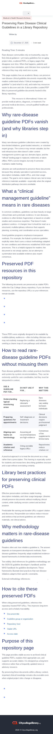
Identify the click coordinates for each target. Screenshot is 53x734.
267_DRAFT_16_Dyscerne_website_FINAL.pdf (27, 329)
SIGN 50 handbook (39, 579)
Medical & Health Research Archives (16, 18)
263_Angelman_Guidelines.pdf (37, 310)
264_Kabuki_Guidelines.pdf (35, 302)
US (25, 13)
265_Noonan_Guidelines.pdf (35, 318)
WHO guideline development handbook (19, 582)
